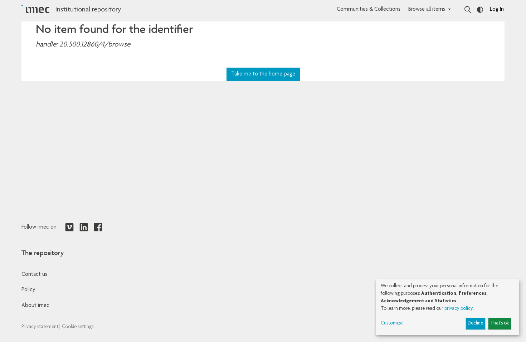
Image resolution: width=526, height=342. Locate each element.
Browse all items (426, 10)
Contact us (34, 275)
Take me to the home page (263, 74)
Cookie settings (77, 326)
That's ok (499, 323)
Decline (475, 323)
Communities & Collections (368, 10)
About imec (35, 306)
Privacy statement (40, 326)
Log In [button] (497, 10)
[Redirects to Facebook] (98, 227)
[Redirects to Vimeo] (69, 227)
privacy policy (458, 308)
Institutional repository (88, 10)
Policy (28, 290)
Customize (392, 323)
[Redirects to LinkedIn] (83, 227)
